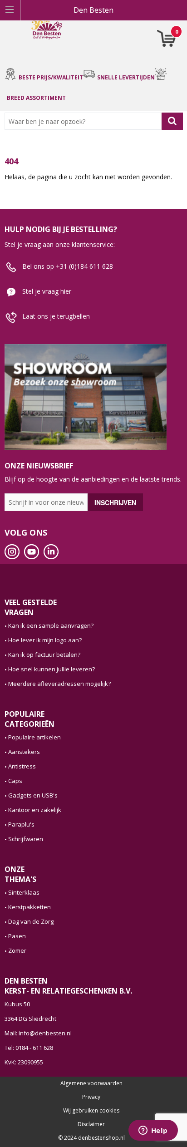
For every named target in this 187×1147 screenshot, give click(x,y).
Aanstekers (24, 752)
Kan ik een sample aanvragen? (51, 625)
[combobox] (85, 121)
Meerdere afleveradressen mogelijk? (59, 683)
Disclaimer (91, 1124)
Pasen (17, 936)
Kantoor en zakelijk (34, 810)
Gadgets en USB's (33, 795)
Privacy (91, 1097)
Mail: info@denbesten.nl (38, 1033)
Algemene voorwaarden (91, 1083)
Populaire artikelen (34, 737)
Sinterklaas (23, 892)
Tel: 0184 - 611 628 (29, 1048)
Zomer (17, 950)
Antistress (22, 766)
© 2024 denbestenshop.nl (91, 1138)
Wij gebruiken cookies (91, 1110)
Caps (15, 781)
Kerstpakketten (29, 907)
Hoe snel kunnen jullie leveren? (51, 669)
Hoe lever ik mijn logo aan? (45, 640)
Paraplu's (21, 824)
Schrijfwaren (25, 839)
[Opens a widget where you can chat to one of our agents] (153, 1131)
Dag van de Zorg (31, 921)
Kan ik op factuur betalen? (44, 654)
